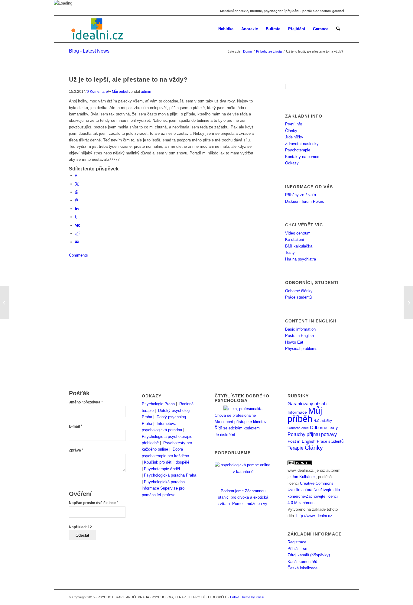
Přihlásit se (297, 548)
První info (293, 124)
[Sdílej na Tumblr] (76, 217)
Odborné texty (324, 427)
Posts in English (299, 335)
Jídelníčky (294, 137)
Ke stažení (294, 239)
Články (291, 130)
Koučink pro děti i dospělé (166, 462)
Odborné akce (298, 428)
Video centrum (298, 233)
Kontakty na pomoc (302, 156)
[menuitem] (225, 29)
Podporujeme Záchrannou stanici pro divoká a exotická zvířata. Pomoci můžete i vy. (243, 497)
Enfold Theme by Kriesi (247, 597)
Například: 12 (80, 527)
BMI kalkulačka (298, 246)
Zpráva (76, 450)
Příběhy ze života (300, 194)
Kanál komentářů (302, 561)
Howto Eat (294, 342)
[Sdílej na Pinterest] (76, 200)
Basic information (300, 329)
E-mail (75, 426)
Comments (78, 255)
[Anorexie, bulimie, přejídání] (98, 29)
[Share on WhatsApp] (76, 192)
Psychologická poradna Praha (170, 475)
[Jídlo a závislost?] (4, 302)
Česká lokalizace (302, 568)
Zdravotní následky (302, 143)
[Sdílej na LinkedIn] (77, 208)
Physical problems (301, 348)
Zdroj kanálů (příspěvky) (309, 555)
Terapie (296, 448)
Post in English (302, 441)
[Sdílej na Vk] (77, 225)
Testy (290, 252)
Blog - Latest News (89, 50)
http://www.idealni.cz (314, 515)
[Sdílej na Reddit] (77, 233)
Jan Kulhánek (304, 476)
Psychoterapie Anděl (162, 469)
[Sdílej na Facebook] (76, 175)
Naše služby (323, 420)
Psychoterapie (297, 150)
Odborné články (299, 291)
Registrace (297, 542)
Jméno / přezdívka (86, 402)
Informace (297, 412)
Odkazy (292, 163)
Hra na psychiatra (300, 259)
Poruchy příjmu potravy (312, 434)
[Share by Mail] (77, 242)
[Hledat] (338, 29)
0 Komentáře (97, 91)
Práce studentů (298, 297)
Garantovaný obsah (307, 403)
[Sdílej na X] (77, 184)
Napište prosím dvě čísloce (93, 503)
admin (146, 91)
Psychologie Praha (158, 404)
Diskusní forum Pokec (304, 201)
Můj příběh (120, 91)
